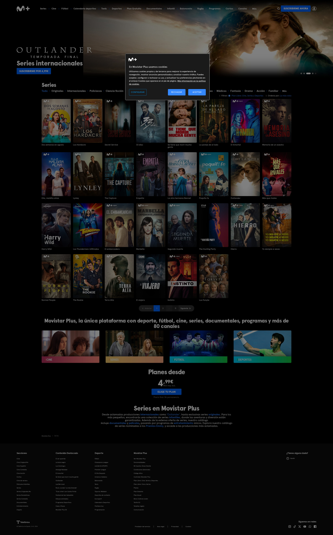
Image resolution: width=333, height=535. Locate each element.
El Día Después (100, 473)
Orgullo (19, 510)
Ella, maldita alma (50, 198)
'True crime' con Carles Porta (66, 491)
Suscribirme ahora (296, 8)
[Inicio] (23, 8)
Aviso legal (160, 526)
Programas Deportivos (63, 502)
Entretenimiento (22, 506)
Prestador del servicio (142, 526)
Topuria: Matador (101, 491)
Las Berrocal (60, 484)
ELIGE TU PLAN (167, 391)
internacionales (149, 414)
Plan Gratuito (134, 8)
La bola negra (60, 462)
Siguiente (184, 308)
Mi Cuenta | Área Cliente (142, 466)
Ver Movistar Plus (140, 459)
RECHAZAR (176, 92)
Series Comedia (22, 499)
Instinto (171, 300)
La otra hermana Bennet (179, 198)
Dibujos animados (62, 499)
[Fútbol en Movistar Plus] (198, 346)
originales (214, 414)
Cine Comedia (22, 470)
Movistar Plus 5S (61, 510)
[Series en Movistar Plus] (134, 346)
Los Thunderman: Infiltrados (86, 249)
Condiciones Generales (142, 470)
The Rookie (78, 300)
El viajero (140, 300)
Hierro (234, 249)
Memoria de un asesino (273, 145)
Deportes (117, 8)
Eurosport (98, 499)
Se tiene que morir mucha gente (180, 146)
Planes (136, 488)
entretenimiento (183, 423)
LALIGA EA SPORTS (101, 466)
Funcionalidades (139, 462)
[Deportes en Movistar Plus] (262, 346)
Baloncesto (186, 8)
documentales (117, 423)
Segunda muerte (175, 249)
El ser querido (61, 459)
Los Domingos (60, 466)
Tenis (104, 8)
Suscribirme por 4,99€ (115, 71)
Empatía (140, 198)
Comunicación (139, 510)
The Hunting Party (207, 249)
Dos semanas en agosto (53, 145)
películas (134, 423)
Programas (214, 8)
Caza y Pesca (60, 506)
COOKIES (188, 526)
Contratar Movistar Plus (142, 477)
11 (175, 308)
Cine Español (21, 466)
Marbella (140, 249)
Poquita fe (204, 198)
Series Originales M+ (24, 491)
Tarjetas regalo (139, 506)
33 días (139, 145)
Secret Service (111, 145)
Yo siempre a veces (271, 249)
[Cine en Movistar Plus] (70, 346)
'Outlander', (174, 414)
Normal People (48, 300)
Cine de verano (22, 480)
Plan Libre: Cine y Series (142, 484)
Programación (100, 510)
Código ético (138, 473)
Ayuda (292, 458)
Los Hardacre (79, 145)
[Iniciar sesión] (314, 8)
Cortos (229, 8)
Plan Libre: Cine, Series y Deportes (146, 480)
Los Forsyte (204, 300)
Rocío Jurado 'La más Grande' (66, 488)
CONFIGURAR (138, 92)
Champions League (101, 462)
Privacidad (175, 526)
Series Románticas (23, 495)
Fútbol (64, 8)
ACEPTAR (197, 92)
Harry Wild (47, 249)
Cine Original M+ (22, 462)
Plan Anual (137, 495)
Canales (242, 8)
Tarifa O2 (137, 502)
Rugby (200, 8)
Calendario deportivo (84, 8)
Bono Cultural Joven (141, 499)
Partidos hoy (99, 506)
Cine (54, 8)
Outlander (235, 198)
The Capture (110, 198)
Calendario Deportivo (102, 502)
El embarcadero (112, 249)
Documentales (154, 8)
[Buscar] (278, 8)
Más (254, 8)
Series (43, 8)
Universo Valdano (101, 477)
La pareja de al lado (208, 145)
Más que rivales (269, 198)
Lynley (76, 198)
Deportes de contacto (102, 495)
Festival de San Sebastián (64, 495)
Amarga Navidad (61, 470)
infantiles (174, 417)
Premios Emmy (154, 425)
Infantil (171, 8)
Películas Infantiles (23, 484)
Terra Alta (109, 300)
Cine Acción (21, 473)
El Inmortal (236, 145)
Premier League (100, 470)
